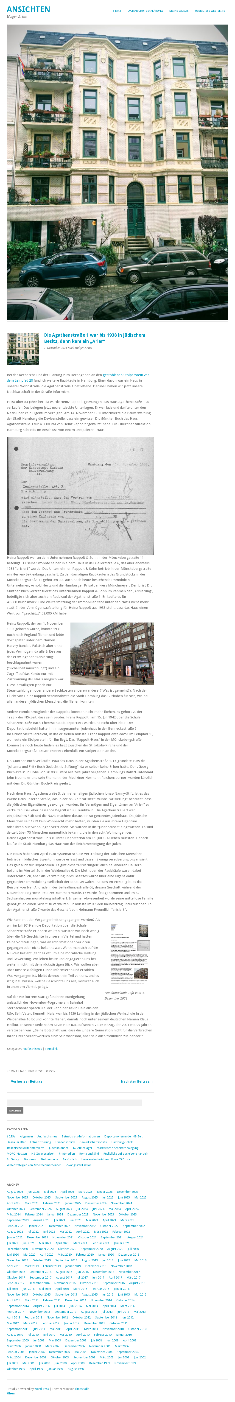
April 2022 (83, 1231)
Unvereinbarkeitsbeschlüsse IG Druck (105, 1159)
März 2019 (32, 1266)
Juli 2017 (82, 1277)
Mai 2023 (92, 1220)
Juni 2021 (28, 1243)
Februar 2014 (15, 1311)
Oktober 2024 (16, 1209)
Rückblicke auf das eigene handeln (126, 1153)
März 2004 (14, 1357)
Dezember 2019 (128, 1254)
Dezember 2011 (94, 1323)
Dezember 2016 (39, 1283)
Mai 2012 (13, 1323)
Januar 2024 (55, 1214)
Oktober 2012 (82, 1317)
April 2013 (13, 1317)
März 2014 (127, 1306)
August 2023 (41, 1220)
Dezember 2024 (95, 1203)
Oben (11, 1393)
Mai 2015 (140, 1294)
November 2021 (63, 1237)
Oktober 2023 (128, 1214)
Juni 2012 (128, 1317)
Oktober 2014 (125, 1300)
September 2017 (40, 1277)
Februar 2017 (15, 1283)
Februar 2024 (34, 1214)
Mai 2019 (140, 1260)
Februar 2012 (50, 1323)
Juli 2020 (133, 1249)
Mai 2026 (50, 1191)
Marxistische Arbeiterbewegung (117, 1148)
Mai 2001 (28, 1363)
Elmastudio (82, 1389)
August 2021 (135, 1237)
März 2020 (65, 1254)
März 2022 (101, 1231)
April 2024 (132, 1209)
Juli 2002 (123, 1357)
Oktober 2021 (87, 1237)
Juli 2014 (59, 1306)
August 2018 (64, 1272)
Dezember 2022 (59, 1226)
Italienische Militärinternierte (25, 1148)
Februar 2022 (121, 1231)
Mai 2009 (55, 1340)
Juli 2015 (107, 1294)
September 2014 (18, 1306)
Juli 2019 (107, 1260)
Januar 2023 (37, 1226)
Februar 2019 (52, 1266)
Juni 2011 (39, 1329)
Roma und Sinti (89, 1153)
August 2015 (90, 1294)
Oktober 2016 (89, 1283)
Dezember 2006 (74, 1346)
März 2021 (80, 1243)
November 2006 (99, 1346)
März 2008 (14, 1346)
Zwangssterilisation (79, 1165)
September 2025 (66, 1197)
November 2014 (101, 1300)
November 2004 (101, 1352)
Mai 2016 (45, 1288)
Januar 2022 (14, 1237)
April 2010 (83, 1334)
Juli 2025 (107, 1197)
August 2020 (115, 1249)
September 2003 (84, 1357)
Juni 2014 (75, 1306)
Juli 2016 (12, 1288)
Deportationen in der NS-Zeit (123, 1136)
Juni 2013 (123, 1311)
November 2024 (121, 1203)
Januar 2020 (106, 1254)
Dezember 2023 (77, 1214)
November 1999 (125, 1363)
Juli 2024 (82, 1209)
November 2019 (17, 1260)
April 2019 (13, 1266)
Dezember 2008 (75, 1340)
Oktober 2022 (109, 1226)
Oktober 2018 (16, 1272)
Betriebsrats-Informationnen (81, 1136)
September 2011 (18, 1329)
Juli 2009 (38, 1340)
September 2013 (65, 1311)
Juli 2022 (33, 1231)
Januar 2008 (33, 1346)
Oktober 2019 (42, 1260)
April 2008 (129, 1340)
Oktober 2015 (42, 1294)
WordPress (41, 1389)
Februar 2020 (85, 1254)
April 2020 (46, 1254)
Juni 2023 (75, 1220)
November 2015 (17, 1294)
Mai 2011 (56, 1329)
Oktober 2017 (16, 1277)
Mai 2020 (29, 1254)
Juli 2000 (44, 1363)
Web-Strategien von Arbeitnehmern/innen (34, 1165)
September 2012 (106, 1317)
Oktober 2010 (137, 1329)
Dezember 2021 (37, 1237)
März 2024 (14, 1214)
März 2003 (107, 1357)
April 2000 (77, 1363)
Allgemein (26, 1136)
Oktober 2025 (42, 1197)
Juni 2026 (33, 1191)
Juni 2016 (28, 1288)
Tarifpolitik (70, 1159)
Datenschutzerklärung (145, 10)
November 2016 (65, 1283)
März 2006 (122, 1346)
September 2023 (18, 1220)
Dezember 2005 (59, 1352)
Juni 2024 (98, 1209)
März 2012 (30, 1323)
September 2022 (134, 1226)
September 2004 (128, 1352)
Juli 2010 (33, 1334)
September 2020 (92, 1249)
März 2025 (32, 1203)
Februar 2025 (52, 1203)
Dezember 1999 (99, 1363)
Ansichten (28, 9)
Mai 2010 (66, 1334)
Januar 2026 (104, 1191)
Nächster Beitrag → (137, 1081)
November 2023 (103, 1214)
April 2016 (62, 1288)
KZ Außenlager (82, 1148)
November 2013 (39, 1311)
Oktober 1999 (16, 1369)
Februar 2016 (100, 1288)
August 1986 (76, 1369)
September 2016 (114, 1283)
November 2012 (57, 1317)
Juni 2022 (49, 1231)
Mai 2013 (140, 1311)
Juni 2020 (13, 1254)
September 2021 (112, 1237)
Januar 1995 (55, 1369)
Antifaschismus (32, 1048)
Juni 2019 (124, 1260)
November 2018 (121, 1266)
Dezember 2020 (17, 1249)
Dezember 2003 (35, 1357)
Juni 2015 (124, 1294)
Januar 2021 (121, 1243)
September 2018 (40, 1272)
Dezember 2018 (95, 1266)
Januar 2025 (73, 1203)
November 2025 (17, 1197)
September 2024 (40, 1209)
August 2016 (137, 1283)
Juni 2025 (124, 1197)
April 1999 (36, 1369)
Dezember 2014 (75, 1300)
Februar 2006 (15, 1352)
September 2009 (18, 1340)
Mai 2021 (45, 1243)
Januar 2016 (121, 1288)
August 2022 (15, 1231)
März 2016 (80, 1288)
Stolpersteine (49, 1159)
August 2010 (15, 1334)
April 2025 (13, 1203)
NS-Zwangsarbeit (42, 1153)
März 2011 (91, 1329)
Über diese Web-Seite (210, 10)
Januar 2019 (73, 1266)
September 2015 (66, 1294)
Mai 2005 (81, 1352)
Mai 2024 (115, 1209)
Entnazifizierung (40, 1142)
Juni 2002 (140, 1357)
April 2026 (67, 1191)
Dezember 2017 (103, 1272)
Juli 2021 (12, 1243)
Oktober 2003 (60, 1357)
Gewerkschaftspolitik (93, 1142)
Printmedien (67, 1153)
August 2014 (41, 1306)
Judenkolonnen (59, 1148)
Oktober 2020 (67, 1249)
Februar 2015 (52, 1300)
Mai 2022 (66, 1231)
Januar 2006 (37, 1352)
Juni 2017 (98, 1277)
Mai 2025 (140, 1197)
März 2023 (127, 1220)
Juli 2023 (59, 1220)
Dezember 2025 (127, 1191)
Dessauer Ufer (16, 1142)
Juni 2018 (83, 1272)
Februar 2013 (33, 1317)
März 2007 (52, 1346)
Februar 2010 (103, 1334)
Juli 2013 (107, 1311)
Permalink (51, 1048)
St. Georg (13, 1159)
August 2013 (89, 1311)
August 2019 (90, 1260)
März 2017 (133, 1277)
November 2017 (129, 1272)
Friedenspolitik (65, 1142)
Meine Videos (179, 10)
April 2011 (73, 1329)
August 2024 (64, 1209)
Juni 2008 (112, 1340)
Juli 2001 (12, 1363)
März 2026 (85, 1191)
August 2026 (15, 1191)
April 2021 (62, 1243)
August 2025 (90, 1197)
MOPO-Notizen (17, 1153)
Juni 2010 (49, 1334)
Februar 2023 (15, 1226)
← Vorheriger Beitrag (24, 1081)
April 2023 (109, 1220)
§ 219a (11, 1136)
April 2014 (109, 1306)
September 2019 (66, 1260)
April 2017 (115, 1277)
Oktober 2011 (118, 1323)
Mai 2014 (92, 1306)
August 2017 (64, 1277)
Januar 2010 (124, 1334)
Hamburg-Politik (122, 1142)
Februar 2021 (100, 1243)
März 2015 (32, 1300)
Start (117, 10)
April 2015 (13, 1300)
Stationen (30, 1159)
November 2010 (113, 1329)
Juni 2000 (61, 1363)
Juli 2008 (96, 1340)
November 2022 (85, 1226)
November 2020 (42, 1249)
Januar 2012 (71, 1323)
